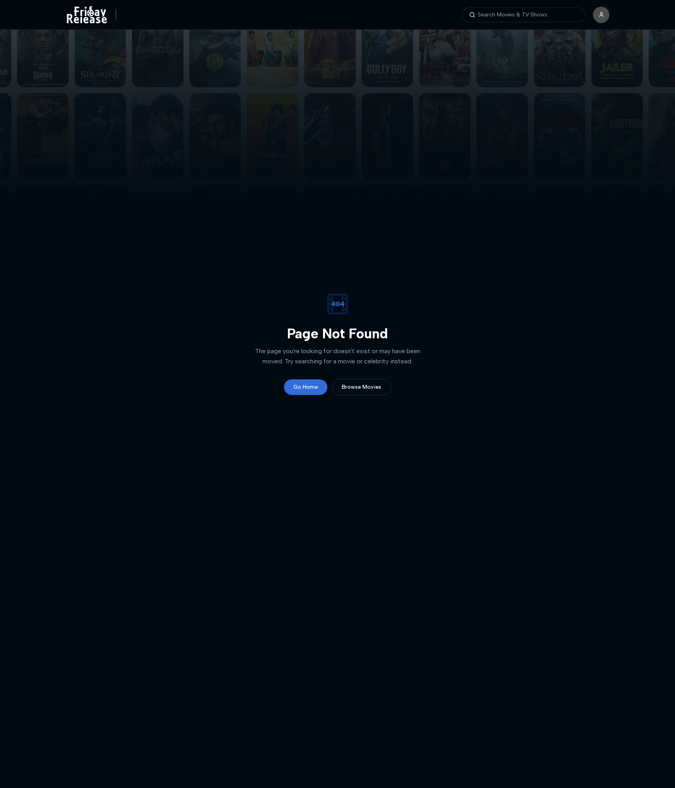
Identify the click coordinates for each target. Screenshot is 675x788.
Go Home (305, 387)
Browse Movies (361, 387)
